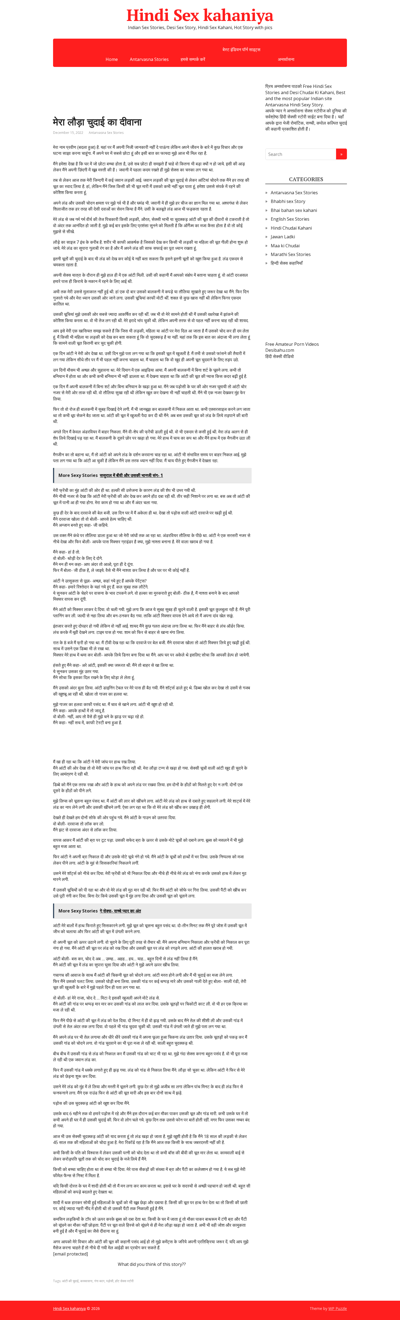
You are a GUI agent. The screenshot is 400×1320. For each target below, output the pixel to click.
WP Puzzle (337, 1308)
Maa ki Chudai (285, 246)
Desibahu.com (279, 350)
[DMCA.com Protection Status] (306, 304)
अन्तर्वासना (286, 59)
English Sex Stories (290, 219)
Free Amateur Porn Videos (292, 344)
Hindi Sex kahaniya (200, 15)
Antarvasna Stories (149, 59)
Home (112, 59)
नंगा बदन (99, 1281)
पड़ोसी (109, 1281)
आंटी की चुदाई (70, 1281)
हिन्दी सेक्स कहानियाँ (287, 263)
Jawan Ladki (283, 237)
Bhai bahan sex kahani (294, 210)
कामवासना (86, 1281)
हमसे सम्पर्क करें (193, 59)
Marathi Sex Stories (291, 254)
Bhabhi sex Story (288, 201)
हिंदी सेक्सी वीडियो (279, 356)
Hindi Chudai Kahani (291, 228)
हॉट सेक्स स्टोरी (124, 1281)
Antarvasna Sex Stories (106, 132)
